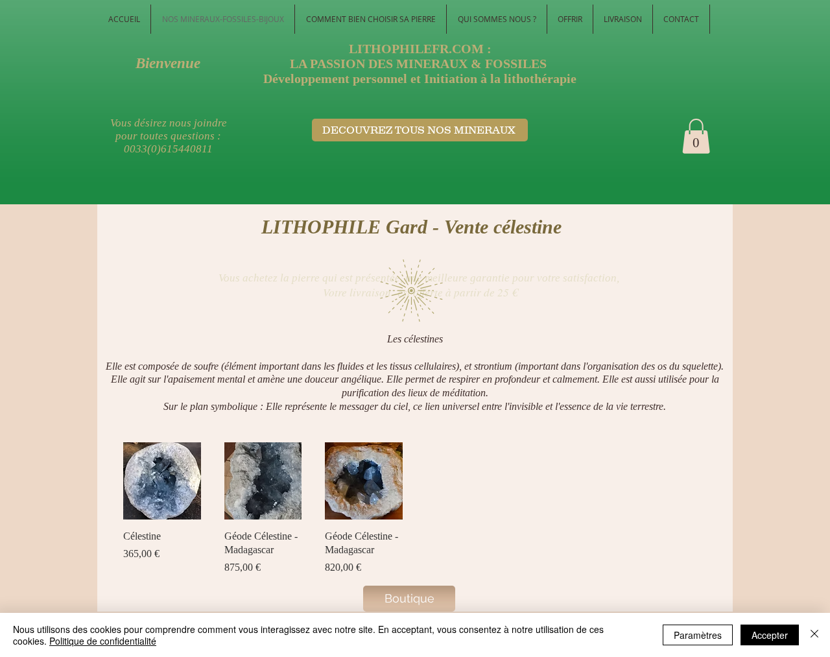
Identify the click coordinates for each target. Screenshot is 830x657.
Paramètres (698, 634)
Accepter (770, 634)
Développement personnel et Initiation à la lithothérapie (419, 78)
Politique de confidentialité (102, 640)
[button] (696, 136)
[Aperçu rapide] (162, 481)
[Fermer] (814, 635)
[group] (414, 509)
